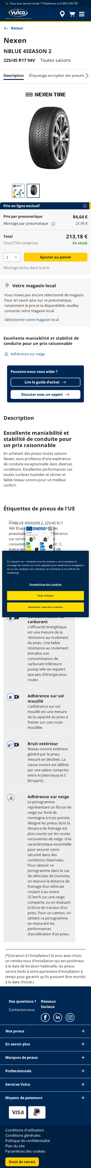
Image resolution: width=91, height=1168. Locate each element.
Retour (17, 28)
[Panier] (72, 14)
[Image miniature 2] (33, 191)
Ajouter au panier (55, 257)
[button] (82, 14)
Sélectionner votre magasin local (31, 319)
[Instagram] (70, 1017)
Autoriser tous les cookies (45, 607)
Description (14, 75)
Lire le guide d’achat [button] (42, 382)
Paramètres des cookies (45, 584)
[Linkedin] (57, 1017)
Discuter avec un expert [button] (42, 394)
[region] (45, 584)
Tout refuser (45, 595)
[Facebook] (45, 1017)
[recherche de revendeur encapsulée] (62, 14)
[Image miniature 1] (18, 191)
